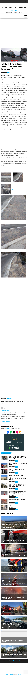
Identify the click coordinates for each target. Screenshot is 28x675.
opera (14, 401)
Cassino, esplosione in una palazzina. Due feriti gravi (17, 464)
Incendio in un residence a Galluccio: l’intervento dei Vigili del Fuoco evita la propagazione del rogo (17, 457)
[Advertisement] (14, 33)
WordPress (13, 660)
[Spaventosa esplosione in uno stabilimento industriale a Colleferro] (4, 501)
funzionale (10, 401)
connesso (8, 428)
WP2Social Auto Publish (9, 674)
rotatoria (22, 401)
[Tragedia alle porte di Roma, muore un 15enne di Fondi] (4, 471)
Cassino (9, 398)
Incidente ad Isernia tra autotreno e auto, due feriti (17, 506)
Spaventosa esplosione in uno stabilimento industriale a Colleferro (16, 500)
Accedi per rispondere (5, 421)
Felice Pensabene (15, 72)
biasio (6, 401)
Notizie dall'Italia (14, 11)
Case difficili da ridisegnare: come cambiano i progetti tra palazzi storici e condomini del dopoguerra (17, 485)
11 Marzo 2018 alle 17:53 (5, 410)
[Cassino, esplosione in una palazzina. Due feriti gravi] (4, 465)
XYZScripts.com (19, 674)
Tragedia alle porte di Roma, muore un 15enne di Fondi (16, 470)
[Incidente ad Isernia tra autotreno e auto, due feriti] (4, 507)
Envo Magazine (22, 660)
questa (18, 401)
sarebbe (2, 403)
